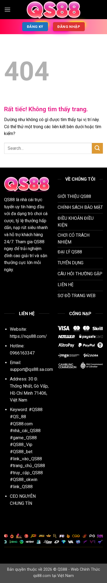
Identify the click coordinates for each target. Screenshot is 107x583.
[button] (7, 9)
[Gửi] (97, 148)
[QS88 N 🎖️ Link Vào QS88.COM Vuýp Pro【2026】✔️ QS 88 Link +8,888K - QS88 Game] (53, 9)
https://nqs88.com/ (28, 336)
